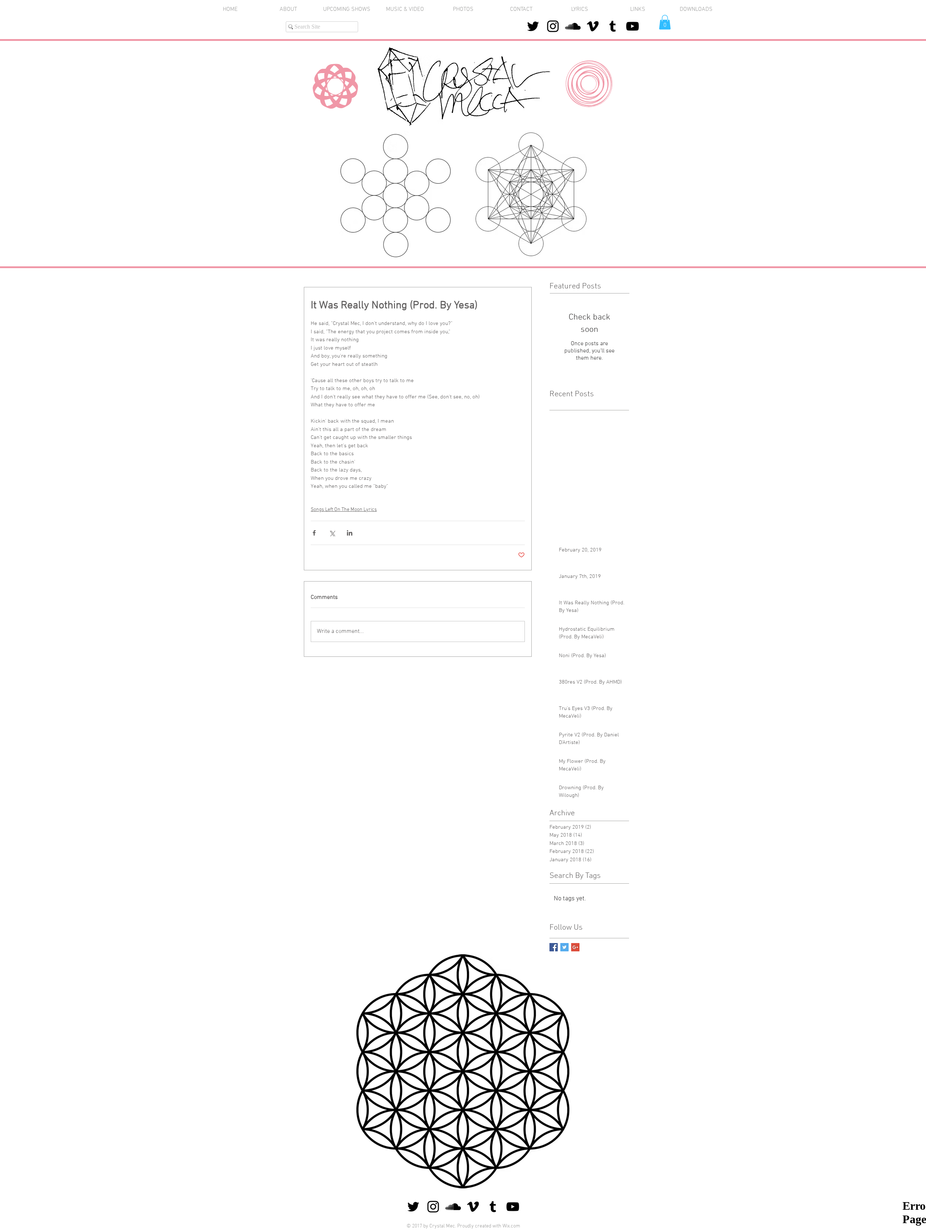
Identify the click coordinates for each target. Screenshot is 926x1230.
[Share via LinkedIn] (349, 532)
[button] (463, 9)
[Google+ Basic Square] (575, 947)
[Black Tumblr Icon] (612, 26)
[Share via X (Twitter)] (331, 532)
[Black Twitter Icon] (533, 26)
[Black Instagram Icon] (553, 26)
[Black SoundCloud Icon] (573, 26)
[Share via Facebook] (314, 532)
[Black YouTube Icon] (632, 26)
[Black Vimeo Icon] (592, 26)
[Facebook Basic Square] (553, 947)
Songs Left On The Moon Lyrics (344, 510)
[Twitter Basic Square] (564, 947)
